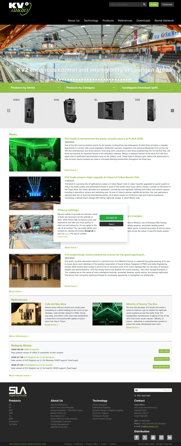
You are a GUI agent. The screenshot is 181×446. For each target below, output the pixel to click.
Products (108, 20)
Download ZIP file (162, 359)
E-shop (154, 4)
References (125, 20)
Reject (111, 224)
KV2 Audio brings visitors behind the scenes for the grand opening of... (105, 254)
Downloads (143, 20)
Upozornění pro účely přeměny (64, 418)
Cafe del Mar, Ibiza (55, 304)
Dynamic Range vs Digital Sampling (107, 410)
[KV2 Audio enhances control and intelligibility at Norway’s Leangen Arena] (35, 232)
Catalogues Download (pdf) (140, 87)
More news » (16, 291)
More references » (19, 336)
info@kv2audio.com (149, 426)
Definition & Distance (101, 407)
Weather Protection (59, 427)
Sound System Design (102, 418)
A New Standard (99, 405)
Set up (111, 229)
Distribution (167, 4)
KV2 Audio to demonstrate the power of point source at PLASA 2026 (104, 138)
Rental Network (164, 20)
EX (10, 405)
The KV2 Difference (59, 405)
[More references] (26, 314)
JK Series (13, 424)
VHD (11, 413)
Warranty (79, 444)
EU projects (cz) (58, 416)
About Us (74, 20)
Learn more (62, 236)
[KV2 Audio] (20, 8)
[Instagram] (161, 437)
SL (10, 416)
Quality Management (60, 424)
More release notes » (20, 375)
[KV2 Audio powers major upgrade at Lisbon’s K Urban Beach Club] (35, 193)
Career (104, 444)
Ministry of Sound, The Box (141, 304)
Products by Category (80, 87)
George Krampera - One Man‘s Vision (67, 410)
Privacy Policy (92, 444)
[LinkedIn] (169, 437)
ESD (11, 410)
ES (10, 407)
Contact (139, 400)
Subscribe (167, 390)
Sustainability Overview (61, 421)
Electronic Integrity (100, 413)
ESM (11, 418)
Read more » (71, 170)
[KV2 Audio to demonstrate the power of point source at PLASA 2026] (35, 154)
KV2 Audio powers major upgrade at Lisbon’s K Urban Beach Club (102, 177)
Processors (14, 421)
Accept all (111, 217)
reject (67, 233)
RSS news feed (143, 395)
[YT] (153, 437)
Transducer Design (100, 416)
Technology (91, 20)
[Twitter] (144, 437)
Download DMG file (161, 367)
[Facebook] (136, 437)
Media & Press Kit (58, 413)
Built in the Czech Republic (62, 407)
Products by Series (23, 87)
